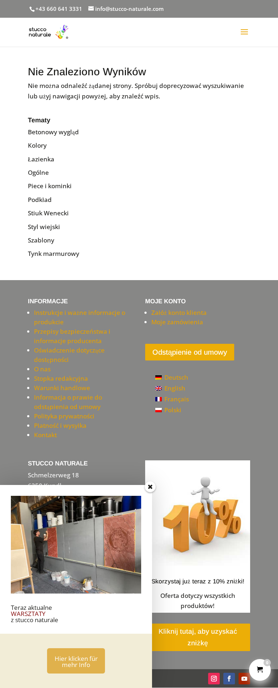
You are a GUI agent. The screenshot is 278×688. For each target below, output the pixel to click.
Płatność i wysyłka (60, 425)
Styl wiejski (44, 227)
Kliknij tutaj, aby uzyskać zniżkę (198, 637)
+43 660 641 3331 (58, 8)
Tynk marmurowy (53, 253)
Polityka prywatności (64, 416)
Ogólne (38, 172)
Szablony (41, 240)
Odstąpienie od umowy (189, 352)
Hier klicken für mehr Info (76, 661)
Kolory (37, 145)
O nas (42, 369)
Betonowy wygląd (53, 132)
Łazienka (41, 159)
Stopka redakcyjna (61, 378)
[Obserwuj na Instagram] (214, 678)
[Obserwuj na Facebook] (229, 678)
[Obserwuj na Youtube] (244, 678)
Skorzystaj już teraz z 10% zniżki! (197, 581)
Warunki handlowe (62, 388)
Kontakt (45, 435)
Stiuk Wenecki (48, 213)
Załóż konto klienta (179, 312)
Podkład (40, 199)
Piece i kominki (50, 186)
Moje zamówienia (177, 322)
